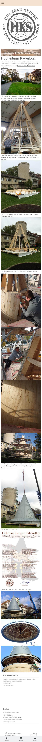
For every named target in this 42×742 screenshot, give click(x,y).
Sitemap (18, 733)
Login (35, 733)
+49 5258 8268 (7, 715)
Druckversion (11, 733)
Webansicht (33, 735)
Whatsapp (19, 717)
